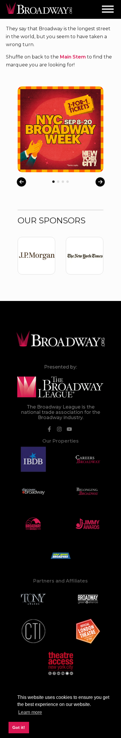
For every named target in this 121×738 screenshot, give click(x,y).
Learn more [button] (30, 712)
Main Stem (73, 57)
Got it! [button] (18, 727)
